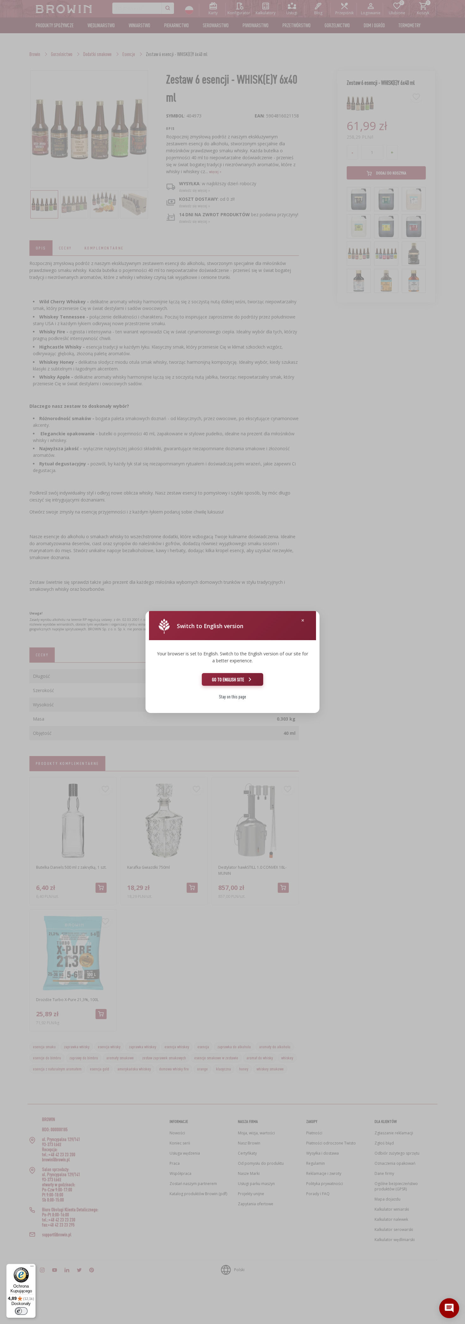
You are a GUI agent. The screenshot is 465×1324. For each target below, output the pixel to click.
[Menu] (32, 1267)
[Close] (302, 620)
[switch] (21, 1311)
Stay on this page (232, 696)
